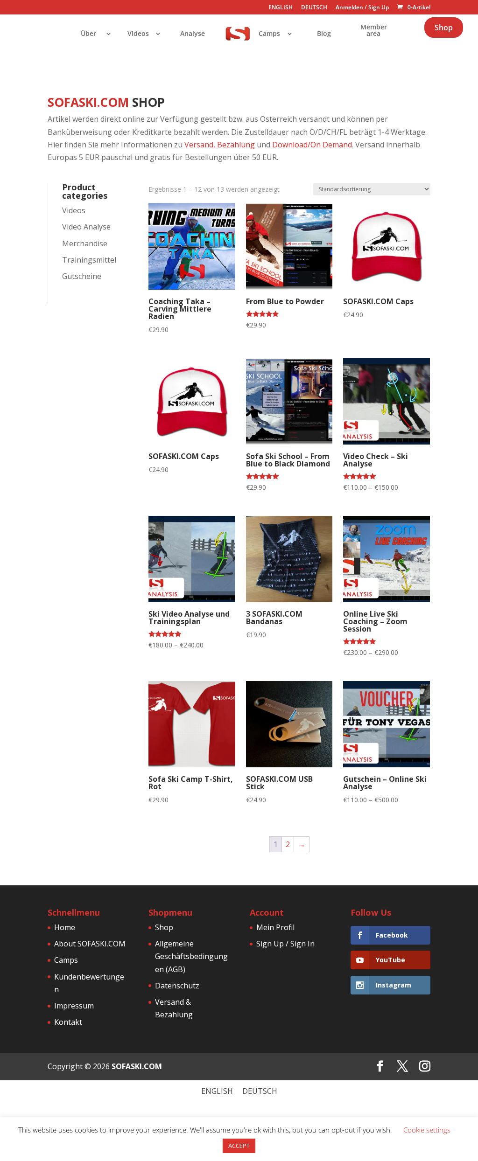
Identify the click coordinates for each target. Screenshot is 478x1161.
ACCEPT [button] (239, 1145)
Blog (324, 34)
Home (64, 927)
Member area (373, 31)
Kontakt (68, 1022)
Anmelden (349, 7)
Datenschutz (177, 985)
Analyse (192, 34)
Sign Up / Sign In (285, 944)
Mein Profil (275, 927)
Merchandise (84, 243)
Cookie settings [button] (426, 1129)
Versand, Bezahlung (219, 144)
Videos (138, 34)
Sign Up (378, 7)
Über (88, 34)
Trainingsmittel (89, 260)
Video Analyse (86, 227)
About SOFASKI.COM (90, 944)
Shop (444, 27)
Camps (269, 34)
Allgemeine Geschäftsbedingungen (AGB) (191, 956)
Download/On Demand (312, 144)
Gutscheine (81, 276)
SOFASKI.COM (137, 1066)
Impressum (74, 1006)
